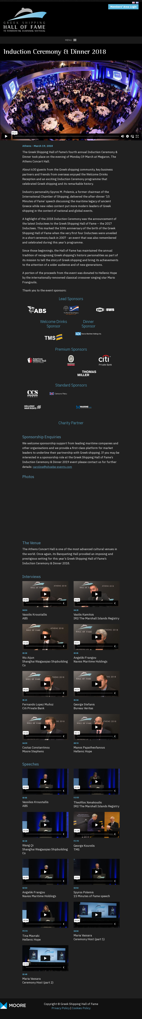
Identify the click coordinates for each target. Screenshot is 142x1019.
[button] (68, 40)
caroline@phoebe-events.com (52, 467)
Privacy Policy (61, 1008)
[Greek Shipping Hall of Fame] (25, 5)
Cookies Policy (81, 1008)
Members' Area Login (123, 6)
